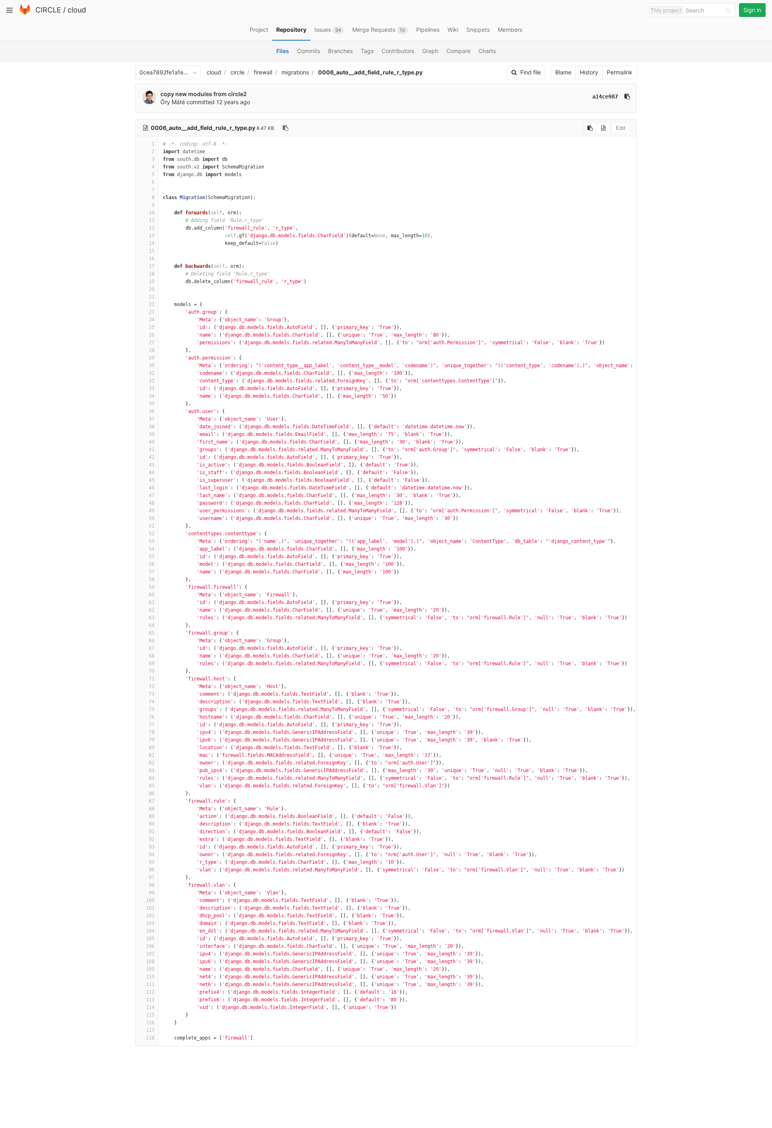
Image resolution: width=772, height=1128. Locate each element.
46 (151, 488)
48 (151, 503)
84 (151, 778)
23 (151, 312)
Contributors (398, 50)
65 (151, 633)
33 (151, 388)
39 (151, 434)
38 (151, 426)
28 (151, 350)
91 (151, 831)
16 (151, 258)
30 (151, 365)
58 (151, 579)
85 (151, 786)
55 (151, 556)
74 (151, 702)
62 (151, 610)
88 (151, 809)
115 (150, 1015)
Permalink (619, 72)
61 (151, 602)
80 (151, 747)
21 (151, 297)
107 (150, 954)
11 (151, 220)
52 (151, 533)
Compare (458, 50)
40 (151, 442)
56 (151, 564)
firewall (263, 72)
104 (150, 931)
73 (151, 694)
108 (150, 961)
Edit (621, 128)
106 (150, 946)
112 (150, 992)
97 (151, 877)
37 (151, 419)
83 (151, 770)
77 (151, 724)
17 (151, 266)
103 (150, 923)
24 (151, 320)
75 (151, 709)
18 (151, 274)
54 (151, 549)
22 (151, 304)
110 (150, 977)
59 (151, 587)
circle (237, 72)
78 (151, 732)
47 (151, 495)
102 (150, 915)
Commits (308, 50)
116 (150, 1022)
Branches (340, 50)
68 (151, 656)
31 (151, 373)
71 (151, 679)
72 (151, 686)
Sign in (752, 9)
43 (151, 465)
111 (150, 984)
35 (151, 404)
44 (151, 472)
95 (151, 862)
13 (151, 235)
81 (151, 755)
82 (151, 763)
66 (151, 640)
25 (151, 327)
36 (151, 411)
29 (151, 358)
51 (151, 526)
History (589, 72)
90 (151, 824)
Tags (367, 50)
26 (151, 335)
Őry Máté (172, 102)
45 (151, 480)
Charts (487, 50)
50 (151, 518)
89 (151, 816)
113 (150, 1000)
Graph (430, 50)
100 (150, 900)
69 (151, 663)
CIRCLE (48, 10)
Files (282, 50)
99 (151, 893)
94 (151, 854)
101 (150, 908)
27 (151, 342)
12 (151, 228)
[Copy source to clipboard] (590, 128)
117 (150, 1030)
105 (150, 938)
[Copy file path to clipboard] (285, 128)
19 (151, 281)
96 (151, 870)
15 (151, 251)
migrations (295, 72)
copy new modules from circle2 (203, 93)
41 (151, 449)
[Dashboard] (25, 13)
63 (151, 618)
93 (151, 847)
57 (151, 572)
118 (150, 1038)
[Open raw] (603, 128)
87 (151, 801)
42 (151, 457)
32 (151, 381)
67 (151, 648)
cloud (77, 10)
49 (151, 511)
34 (151, 396)
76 (151, 717)
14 (151, 243)
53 (151, 541)
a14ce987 (605, 96)
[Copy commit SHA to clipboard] (627, 96)
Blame (563, 72)
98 (151, 885)
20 (151, 289)
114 (150, 1007)
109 (150, 969)
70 (151, 671)
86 (151, 793)
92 (151, 839)
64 (151, 625)
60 (151, 595)
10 (151, 213)
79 (151, 740)
